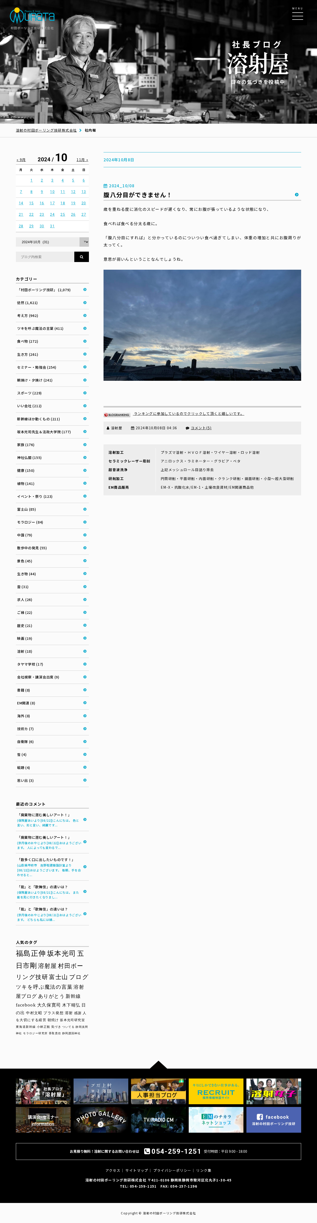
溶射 (69, 1013)
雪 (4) (22, 754)
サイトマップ (136, 1170)
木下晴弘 (71, 1005)
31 (52, 226)
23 (42, 214)
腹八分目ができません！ (138, 194)
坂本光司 (61, 953)
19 (73, 203)
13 (83, 192)
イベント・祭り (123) (35, 496)
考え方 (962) (27, 315)
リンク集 (203, 1170)
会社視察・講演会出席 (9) (38, 676)
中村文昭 (34, 1013)
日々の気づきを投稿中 (258, 62)
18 (62, 203)
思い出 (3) (25, 780)
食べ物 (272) (27, 341)
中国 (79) (24, 534)
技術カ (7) (25, 728)
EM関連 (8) (26, 702)
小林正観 (43, 1027)
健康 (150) (26, 470)
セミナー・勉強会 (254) (36, 367)
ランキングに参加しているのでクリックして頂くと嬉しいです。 (188, 413)
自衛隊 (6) (25, 741)
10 (52, 192)
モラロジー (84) (30, 522)
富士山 (58, 977)
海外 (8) (23, 715)
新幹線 (73, 996)
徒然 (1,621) (27, 302)
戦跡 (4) (23, 767)
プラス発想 (53, 1013)
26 (73, 214)
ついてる (68, 1026)
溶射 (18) (24, 651)
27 (83, 214)
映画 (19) (24, 638)
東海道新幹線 (26, 1027)
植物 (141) (26, 483)
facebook (26, 1004)
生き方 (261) (27, 354)
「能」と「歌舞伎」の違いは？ (48, 891)
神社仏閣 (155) (29, 457)
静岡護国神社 (71, 1033)
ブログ (79, 977)
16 (42, 203)
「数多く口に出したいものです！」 (49, 867)
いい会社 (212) (29, 405)
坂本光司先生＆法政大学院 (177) (44, 431)
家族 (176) (26, 444)
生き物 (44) (26, 573)
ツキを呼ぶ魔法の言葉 (44, 987)
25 (62, 214)
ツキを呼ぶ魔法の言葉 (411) (40, 328)
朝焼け (53, 1020)
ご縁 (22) (24, 612)
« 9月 (21, 159)
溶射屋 (47, 965)
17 (52, 203)
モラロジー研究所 (35, 1033)
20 (83, 203)
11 (62, 192)
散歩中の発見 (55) (32, 547)
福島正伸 (31, 953)
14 (21, 203)
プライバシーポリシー (172, 1170)
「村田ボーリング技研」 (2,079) (44, 289)
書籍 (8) (23, 690)
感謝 (78, 1013)
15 (31, 203)
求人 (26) (24, 599)
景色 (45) (24, 560)
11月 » (82, 159)
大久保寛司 (49, 1005)
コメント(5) (201, 427)
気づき (56, 1027)
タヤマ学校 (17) (30, 664)
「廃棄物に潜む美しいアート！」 (48, 819)
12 (73, 192)
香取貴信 (55, 1033)
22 (31, 214)
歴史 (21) (24, 625)
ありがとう (51, 996)
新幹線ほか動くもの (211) (38, 418)
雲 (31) (23, 586)
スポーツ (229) (29, 392)
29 (31, 226)
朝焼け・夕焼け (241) (35, 380)
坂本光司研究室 (72, 1020)
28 (21, 226)
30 (42, 226)
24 (52, 214)
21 (21, 214)
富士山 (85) (26, 509)
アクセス (113, 1170)
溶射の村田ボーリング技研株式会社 (46, 130)
